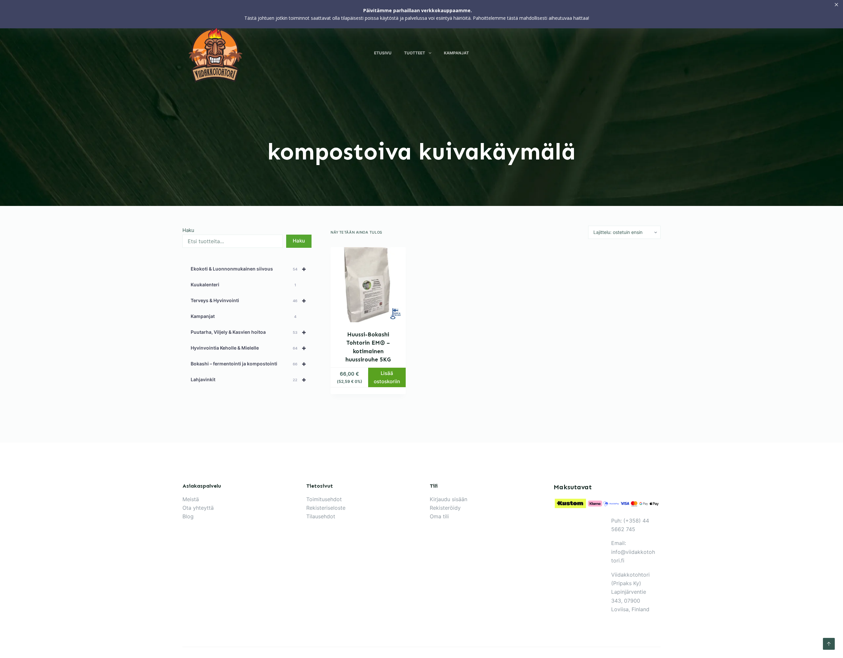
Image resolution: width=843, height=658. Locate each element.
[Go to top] (829, 644)
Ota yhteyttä (198, 507)
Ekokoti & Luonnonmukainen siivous (248, 269)
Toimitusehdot (324, 499)
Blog (188, 516)
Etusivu (383, 52)
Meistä (190, 499)
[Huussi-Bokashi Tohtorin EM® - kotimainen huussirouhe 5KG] (368, 284)
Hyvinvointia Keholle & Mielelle (248, 348)
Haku (188, 230)
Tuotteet (414, 52)
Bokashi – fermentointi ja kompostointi (248, 364)
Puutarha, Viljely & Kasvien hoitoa (248, 332)
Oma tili (439, 516)
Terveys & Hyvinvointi (248, 300)
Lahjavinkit (248, 380)
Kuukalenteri (243, 284)
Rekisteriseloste (325, 507)
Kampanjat (456, 52)
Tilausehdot (320, 516)
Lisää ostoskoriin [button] (387, 377)
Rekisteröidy (445, 507)
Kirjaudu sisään (448, 499)
